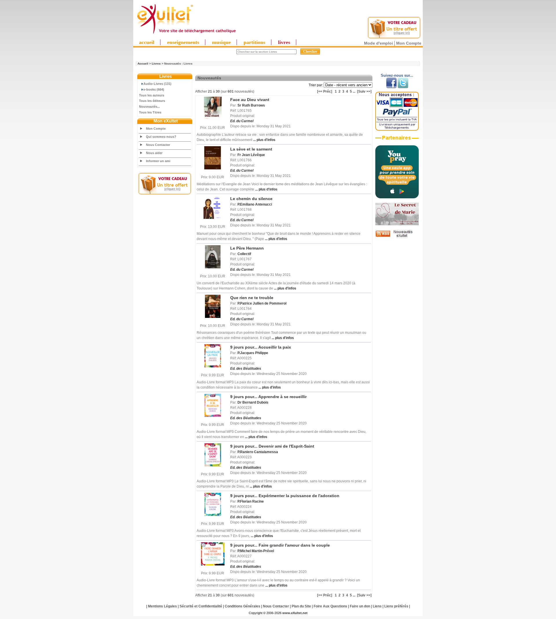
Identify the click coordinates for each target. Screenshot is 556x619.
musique (221, 42)
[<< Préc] (324, 91)
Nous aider (154, 153)
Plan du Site (301, 606)
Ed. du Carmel (241, 121)
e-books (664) (153, 89)
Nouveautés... (149, 106)
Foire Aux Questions (330, 606)
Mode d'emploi (378, 43)
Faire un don (360, 606)
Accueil (143, 63)
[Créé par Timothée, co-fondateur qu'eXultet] (397, 197)
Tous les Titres (150, 112)
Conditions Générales (242, 606)
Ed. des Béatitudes (245, 369)
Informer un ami (158, 161)
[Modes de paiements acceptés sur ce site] (397, 129)
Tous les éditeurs (152, 100)
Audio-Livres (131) (157, 83)
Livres (156, 63)
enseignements (183, 42)
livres (284, 42)
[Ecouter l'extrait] (397, 140)
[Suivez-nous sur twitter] (403, 87)
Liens (377, 606)
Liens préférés (396, 606)
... (354, 91)
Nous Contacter (158, 144)
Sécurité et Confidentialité (201, 606)
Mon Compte (408, 43)
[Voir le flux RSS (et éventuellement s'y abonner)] (397, 237)
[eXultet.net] (186, 34)
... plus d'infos (263, 140)
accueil (146, 42)
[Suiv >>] (364, 91)
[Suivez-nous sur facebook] (391, 87)
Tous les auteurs (151, 95)
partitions (254, 42)
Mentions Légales (162, 606)
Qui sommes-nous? (161, 136)
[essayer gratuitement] (394, 38)
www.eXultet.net (295, 613)
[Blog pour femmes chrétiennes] (397, 224)
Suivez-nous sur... (397, 75)
